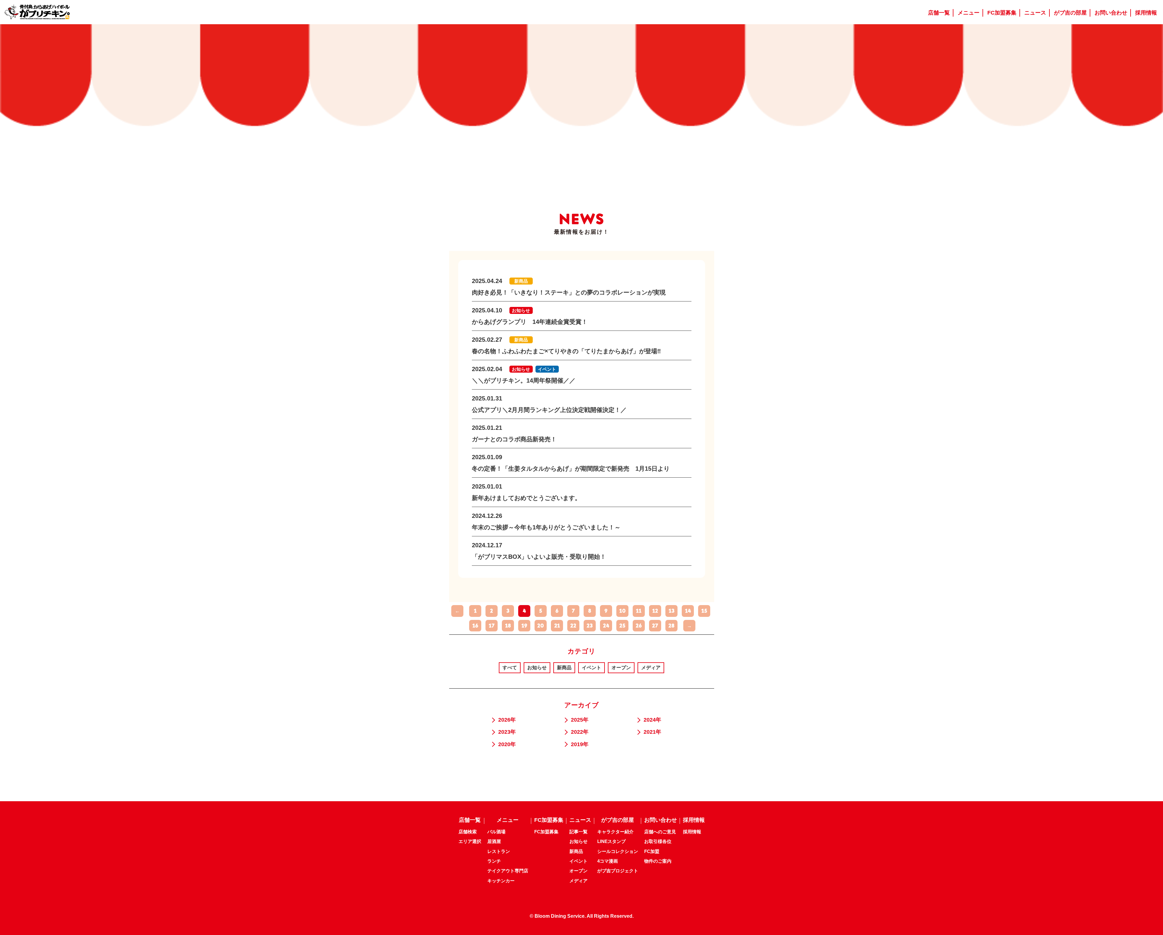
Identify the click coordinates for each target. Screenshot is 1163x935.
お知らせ (537, 667)
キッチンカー (501, 880)
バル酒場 (496, 831)
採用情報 (692, 831)
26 (639, 625)
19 (524, 625)
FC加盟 (651, 851)
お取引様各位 (657, 841)
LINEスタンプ (611, 841)
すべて (509, 667)
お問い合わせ (660, 820)
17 (492, 625)
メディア (651, 667)
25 (622, 625)
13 (671, 610)
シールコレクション (617, 851)
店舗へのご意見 (660, 831)
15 (704, 610)
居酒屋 (494, 841)
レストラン (498, 851)
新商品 (564, 667)
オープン (621, 667)
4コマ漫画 (607, 861)
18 (508, 625)
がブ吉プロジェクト (617, 870)
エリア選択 (470, 841)
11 (638, 610)
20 (540, 625)
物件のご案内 (657, 861)
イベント (591, 667)
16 (475, 625)
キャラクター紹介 (615, 831)
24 (606, 625)
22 (573, 625)
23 (590, 625)
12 (655, 610)
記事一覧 (578, 831)
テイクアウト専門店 (507, 870)
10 (622, 610)
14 (688, 610)
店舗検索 (468, 831)
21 (557, 625)
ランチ (494, 861)
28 (671, 625)
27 (655, 625)
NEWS (582, 219)
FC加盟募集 (546, 831)
